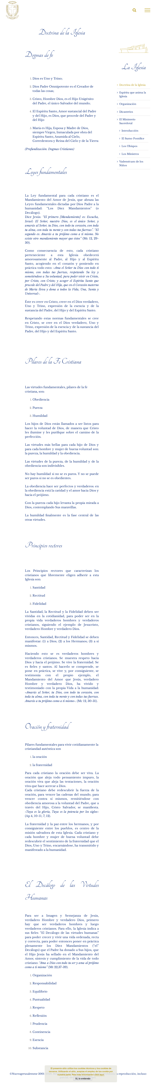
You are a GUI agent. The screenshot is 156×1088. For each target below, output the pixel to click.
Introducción (130, 130)
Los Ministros (130, 154)
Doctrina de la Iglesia (132, 85)
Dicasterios (126, 111)
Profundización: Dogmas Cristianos (49, 149)
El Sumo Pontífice (133, 138)
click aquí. (99, 1074)
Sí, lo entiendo (82, 1078)
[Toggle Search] (134, 10)
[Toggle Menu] (147, 10)
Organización (127, 104)
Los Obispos (129, 146)
